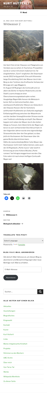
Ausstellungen (9, 311)
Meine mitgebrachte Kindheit (15, 344)
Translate (21, 245)
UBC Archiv (8, 358)
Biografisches (8, 316)
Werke (6, 372)
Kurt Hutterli (16, 3)
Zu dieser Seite (9, 381)
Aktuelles (7, 306)
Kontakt (6, 325)
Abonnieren (11, 278)
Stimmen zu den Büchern (13, 353)
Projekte (6, 348)
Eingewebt (7, 320)
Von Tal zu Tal (8, 367)
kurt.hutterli (25, 21)
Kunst (5, 330)
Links (5, 339)
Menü (25, 12)
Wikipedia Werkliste (11, 377)
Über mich (7, 362)
